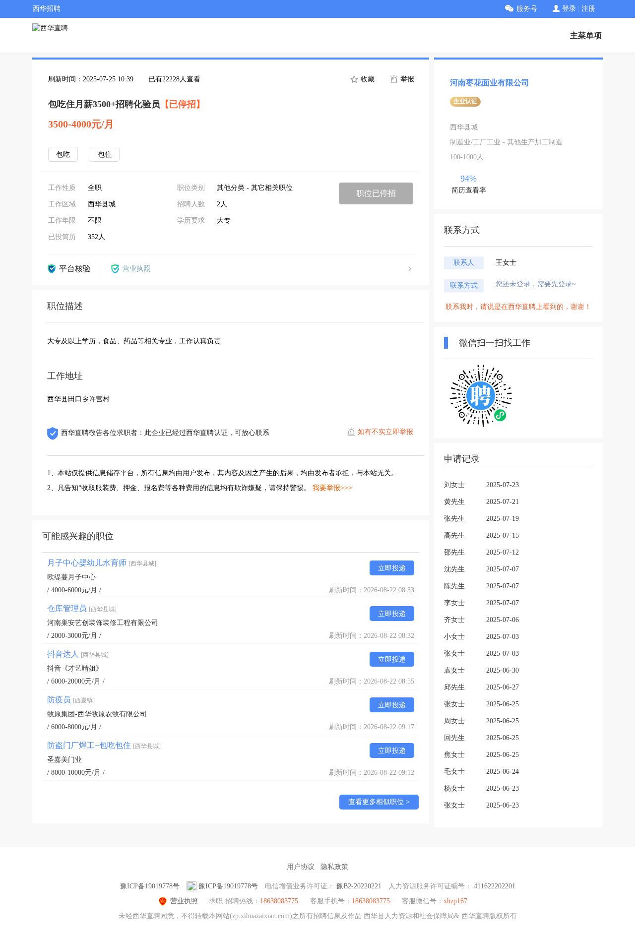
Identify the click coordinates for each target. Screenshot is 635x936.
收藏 (367, 79)
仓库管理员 (82, 608)
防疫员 (71, 699)
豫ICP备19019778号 (150, 886)
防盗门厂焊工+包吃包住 (104, 745)
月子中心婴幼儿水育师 (101, 563)
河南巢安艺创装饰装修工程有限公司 (102, 622)
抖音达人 (78, 654)
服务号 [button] (526, 8)
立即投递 (392, 568)
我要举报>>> (332, 488)
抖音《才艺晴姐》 (75, 668)
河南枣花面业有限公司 (489, 82)
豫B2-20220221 (358, 886)
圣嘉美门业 (64, 759)
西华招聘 (47, 8)
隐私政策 (334, 867)
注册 (588, 8)
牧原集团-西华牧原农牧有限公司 (97, 714)
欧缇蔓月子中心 (71, 577)
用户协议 (301, 867)
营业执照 (184, 901)
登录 (569, 8)
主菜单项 (586, 35)
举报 (406, 79)
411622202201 (494, 886)
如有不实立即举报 (385, 432)
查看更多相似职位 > (379, 802)
